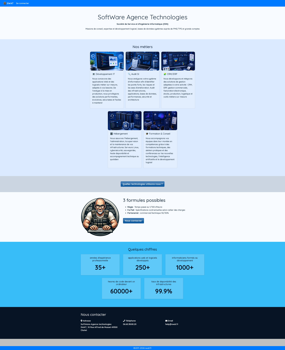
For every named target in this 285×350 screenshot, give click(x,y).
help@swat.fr (171, 324)
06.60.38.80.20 (129, 324)
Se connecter (22, 3)
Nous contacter (133, 220)
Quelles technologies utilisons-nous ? (143, 184)
